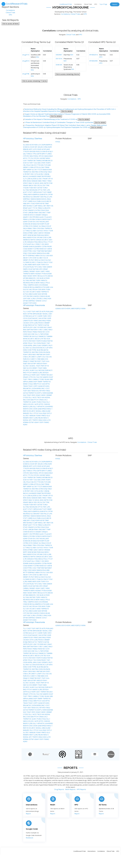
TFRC (48, 185)
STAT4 (25, 244)
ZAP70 (39, 154)
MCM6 (34, 235)
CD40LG (39, 201)
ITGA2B (26, 188)
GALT (25, 154)
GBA (32, 400)
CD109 (30, 222)
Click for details (66, 111)
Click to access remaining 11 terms (34, 81)
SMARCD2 (27, 240)
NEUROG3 (27, 197)
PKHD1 (44, 343)
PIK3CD (38, 151)
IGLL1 (33, 244)
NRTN (33, 240)
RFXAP (25, 208)
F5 (30, 260)
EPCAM (40, 237)
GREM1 (26, 167)
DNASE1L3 (32, 210)
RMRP (49, 192)
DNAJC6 (45, 215)
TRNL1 (25, 285)
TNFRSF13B (31, 161)
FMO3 (30, 325)
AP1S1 (25, 158)
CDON (38, 343)
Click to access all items (10, 24)
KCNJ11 (50, 151)
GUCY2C (26, 289)
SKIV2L (37, 183)
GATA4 (25, 393)
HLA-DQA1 (43, 413)
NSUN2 (43, 222)
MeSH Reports (70, 789)
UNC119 (36, 327)
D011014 (59, 59)
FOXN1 (38, 416)
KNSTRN (35, 172)
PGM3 (49, 321)
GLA (34, 201)
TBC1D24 (46, 339)
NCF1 (51, 370)
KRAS (48, 271)
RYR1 (34, 395)
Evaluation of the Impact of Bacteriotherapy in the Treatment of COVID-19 (50, 119)
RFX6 (29, 154)
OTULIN (26, 267)
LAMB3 (30, 382)
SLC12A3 (46, 256)
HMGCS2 (44, 280)
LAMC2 (46, 330)
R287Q (77, 308)
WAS (31, 156)
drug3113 (25, 55)
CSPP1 (35, 386)
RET (38, 197)
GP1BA (25, 301)
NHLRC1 (35, 318)
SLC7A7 (34, 170)
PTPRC (29, 251)
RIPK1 (35, 276)
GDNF (25, 222)
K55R (68, 308)
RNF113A (50, 206)
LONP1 (39, 357)
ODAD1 (38, 395)
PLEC (41, 231)
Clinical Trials (88, 4)
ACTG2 (25, 294)
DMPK (25, 269)
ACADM (49, 274)
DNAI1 (49, 327)
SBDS (25, 404)
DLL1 (37, 334)
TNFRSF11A (32, 393)
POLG (45, 242)
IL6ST (30, 208)
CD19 (30, 226)
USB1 (50, 314)
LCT (24, 231)
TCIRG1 (45, 188)
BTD (31, 303)
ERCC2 (41, 299)
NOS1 (25, 314)
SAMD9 (49, 267)
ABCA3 (37, 339)
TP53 (35, 154)
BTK (28, 151)
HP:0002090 (93, 61)
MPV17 (44, 154)
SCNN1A (39, 219)
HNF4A (46, 174)
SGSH (40, 294)
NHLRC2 (41, 147)
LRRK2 (49, 154)
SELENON (46, 352)
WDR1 (38, 283)
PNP (42, 366)
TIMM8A (49, 336)
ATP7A (36, 167)
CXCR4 (33, 388)
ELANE (35, 294)
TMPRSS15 (45, 292)
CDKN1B (26, 215)
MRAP (29, 170)
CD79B (25, 226)
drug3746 (25, 74)
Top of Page (103, 4)
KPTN (47, 384)
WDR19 (26, 409)
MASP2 (25, 406)
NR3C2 (46, 235)
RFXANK (47, 233)
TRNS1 (44, 181)
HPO (95, 4)
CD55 (40, 289)
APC (36, 147)
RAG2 (49, 199)
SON (42, 165)
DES (35, 185)
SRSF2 (47, 244)
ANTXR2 (36, 269)
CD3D (45, 237)
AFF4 (50, 348)
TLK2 (35, 163)
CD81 (33, 334)
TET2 (36, 267)
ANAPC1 (26, 217)
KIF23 (32, 215)
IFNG (46, 147)
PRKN (25, 219)
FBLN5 (40, 418)
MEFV (34, 265)
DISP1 (48, 354)
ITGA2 (33, 204)
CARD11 (34, 357)
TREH (34, 228)
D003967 (59, 55)
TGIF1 (33, 312)
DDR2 (25, 350)
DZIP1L (39, 393)
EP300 (46, 334)
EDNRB (26, 246)
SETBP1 (34, 364)
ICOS (41, 256)
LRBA (30, 294)
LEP (47, 348)
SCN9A (25, 224)
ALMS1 (32, 370)
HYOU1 (46, 231)
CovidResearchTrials (65, 4)
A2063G (58, 308)
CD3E (25, 251)
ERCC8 (50, 161)
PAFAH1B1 (42, 332)
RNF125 (26, 411)
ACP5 (44, 312)
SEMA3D (35, 181)
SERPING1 (27, 199)
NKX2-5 (46, 418)
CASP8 (43, 145)
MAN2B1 (26, 413)
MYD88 (45, 161)
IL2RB (49, 237)
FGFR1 (34, 375)
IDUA (44, 253)
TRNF (47, 204)
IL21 (24, 179)
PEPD (25, 332)
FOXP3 (48, 163)
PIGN (48, 312)
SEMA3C (39, 301)
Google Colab (32, 829)
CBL (24, 165)
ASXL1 (40, 267)
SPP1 (29, 204)
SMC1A (25, 368)
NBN (40, 181)
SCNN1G (26, 147)
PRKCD (44, 416)
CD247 (32, 147)
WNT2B (26, 206)
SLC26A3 (26, 145)
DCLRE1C (45, 240)
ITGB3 (31, 188)
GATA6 (39, 188)
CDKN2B (30, 242)
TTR (24, 151)
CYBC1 (40, 330)
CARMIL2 (26, 271)
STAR (50, 183)
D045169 (59, 65)
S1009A (82, 308)
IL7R (25, 174)
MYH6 (25, 339)
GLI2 (37, 336)
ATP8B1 (31, 233)
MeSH (52, 805)
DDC (32, 174)
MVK (42, 183)
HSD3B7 (43, 158)
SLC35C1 (39, 179)
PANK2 (46, 422)
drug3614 (25, 61)
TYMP (48, 213)
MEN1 (48, 158)
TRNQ (25, 194)
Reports (114, 4)
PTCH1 (30, 373)
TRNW (47, 167)
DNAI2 (41, 400)
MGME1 (39, 215)
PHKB (39, 235)
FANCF (36, 321)
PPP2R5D (47, 176)
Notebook (29, 838)
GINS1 (36, 233)
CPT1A (40, 190)
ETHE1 (25, 210)
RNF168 (44, 251)
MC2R (30, 224)
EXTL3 (49, 413)
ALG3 (44, 201)
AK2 (30, 289)
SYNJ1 (25, 253)
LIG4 (30, 176)
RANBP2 (26, 418)
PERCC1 (39, 244)
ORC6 (30, 354)
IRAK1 (25, 276)
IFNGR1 (26, 185)
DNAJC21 (26, 361)
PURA (39, 402)
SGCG (30, 316)
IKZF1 (31, 149)
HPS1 (41, 269)
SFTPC (41, 404)
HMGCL (40, 206)
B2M (30, 235)
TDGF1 (38, 366)
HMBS (30, 201)
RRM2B (26, 149)
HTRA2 (35, 242)
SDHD (39, 149)
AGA (42, 235)
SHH (40, 318)
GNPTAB (30, 330)
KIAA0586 (49, 393)
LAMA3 (25, 321)
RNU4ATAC (45, 350)
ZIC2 (44, 348)
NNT (44, 213)
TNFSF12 (41, 325)
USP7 (25, 299)
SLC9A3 (42, 167)
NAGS (35, 224)
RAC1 (44, 388)
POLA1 (28, 165)
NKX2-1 (49, 409)
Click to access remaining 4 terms (67, 74)
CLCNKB (26, 262)
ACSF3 (32, 145)
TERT (31, 163)
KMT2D (39, 312)
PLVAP (47, 224)
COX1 (25, 161)
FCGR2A (44, 341)
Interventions (31, 805)
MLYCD (34, 165)
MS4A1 (40, 314)
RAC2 (25, 400)
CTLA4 (46, 217)
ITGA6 (38, 262)
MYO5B (33, 151)
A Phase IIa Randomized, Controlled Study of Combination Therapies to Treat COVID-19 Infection (58, 122)
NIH (71, 55)
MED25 (39, 364)
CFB (29, 341)
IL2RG (45, 208)
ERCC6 (33, 283)
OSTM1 (31, 422)
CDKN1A (42, 296)
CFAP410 (47, 404)
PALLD (46, 197)
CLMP (35, 206)
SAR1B (44, 219)
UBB (51, 379)
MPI (43, 224)
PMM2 (29, 228)
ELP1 (45, 192)
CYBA (25, 357)
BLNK (35, 190)
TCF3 (46, 165)
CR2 (38, 185)
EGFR (50, 147)
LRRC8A (31, 213)
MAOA (46, 156)
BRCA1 (31, 185)
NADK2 (35, 373)
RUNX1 (30, 276)
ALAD (41, 217)
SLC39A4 (34, 197)
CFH (30, 258)
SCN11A (26, 163)
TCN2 (50, 262)
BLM (39, 350)
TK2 (34, 343)
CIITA (36, 174)
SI (32, 154)
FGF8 (41, 327)
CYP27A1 (26, 156)
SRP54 (35, 192)
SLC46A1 (33, 231)
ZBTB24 (45, 373)
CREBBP (47, 323)
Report (28, 814)
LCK (39, 145)
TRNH (49, 181)
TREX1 (30, 379)
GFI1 (50, 217)
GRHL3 (35, 345)
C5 (35, 215)
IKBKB (30, 278)
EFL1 (35, 278)
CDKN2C (35, 226)
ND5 (36, 285)
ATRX (38, 210)
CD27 (47, 388)
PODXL (36, 156)
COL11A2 (45, 357)
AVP (29, 244)
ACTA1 (35, 325)
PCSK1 (34, 237)
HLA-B (45, 258)
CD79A (40, 172)
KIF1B (42, 204)
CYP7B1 (50, 194)
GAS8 (40, 409)
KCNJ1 (45, 172)
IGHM (42, 194)
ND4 (31, 190)
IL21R (30, 219)
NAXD (38, 292)
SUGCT (40, 192)
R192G (57, 142)
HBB (25, 204)
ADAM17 (30, 249)
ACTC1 (35, 316)
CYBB (38, 359)
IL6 (38, 231)
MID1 (31, 418)
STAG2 (30, 384)
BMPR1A (49, 145)
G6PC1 (43, 271)
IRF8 (35, 384)
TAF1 (48, 343)
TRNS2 (40, 208)
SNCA (25, 228)
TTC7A (30, 158)
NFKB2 (39, 388)
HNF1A (30, 194)
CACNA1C (26, 323)
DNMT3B (40, 176)
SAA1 (50, 240)
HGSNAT (38, 274)
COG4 (42, 210)
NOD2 (29, 181)
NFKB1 (25, 384)
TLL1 (25, 312)
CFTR (31, 377)
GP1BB (25, 278)
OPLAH (35, 289)
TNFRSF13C (27, 172)
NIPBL (30, 345)
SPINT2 (26, 183)
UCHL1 (44, 301)
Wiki (37, 57)
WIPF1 (25, 235)
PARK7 (49, 251)
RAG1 (51, 156)
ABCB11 (26, 258)
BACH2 (25, 176)
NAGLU (43, 283)
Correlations (78, 4)
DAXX (50, 170)
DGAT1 (49, 219)
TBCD (39, 397)
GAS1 (45, 327)
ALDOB (33, 179)
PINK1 (36, 213)
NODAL (45, 314)
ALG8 (35, 246)
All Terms (103, 805)
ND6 (36, 145)
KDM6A (26, 422)
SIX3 (29, 334)
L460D (72, 308)
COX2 (34, 251)
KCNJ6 (25, 325)
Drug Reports (59, 789)
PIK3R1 (45, 179)
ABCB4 (50, 276)
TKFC (45, 190)
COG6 (25, 249)
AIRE (48, 287)
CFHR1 (43, 163)
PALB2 (31, 267)
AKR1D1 (41, 233)
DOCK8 (39, 348)
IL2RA (28, 179)
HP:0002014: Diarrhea (32, 138)
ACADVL (33, 366)
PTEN (44, 274)
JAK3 (48, 149)
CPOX (39, 228)
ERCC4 (32, 296)
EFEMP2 (45, 345)
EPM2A (44, 409)
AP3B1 (25, 343)
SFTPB (30, 314)
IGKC (29, 299)
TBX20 (25, 386)
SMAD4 (45, 170)
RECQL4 (40, 276)
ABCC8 (48, 201)
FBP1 (25, 170)
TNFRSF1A (48, 228)
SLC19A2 (26, 190)
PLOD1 (31, 321)
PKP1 (29, 174)
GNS (39, 163)
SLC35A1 (26, 348)
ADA (42, 197)
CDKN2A (38, 240)
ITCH (47, 265)
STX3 (44, 287)
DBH (34, 219)
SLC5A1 (48, 260)
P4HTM (50, 341)
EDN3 (25, 233)
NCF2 (35, 397)
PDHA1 (30, 332)
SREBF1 (26, 260)
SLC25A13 (42, 260)
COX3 (30, 253)
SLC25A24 (33, 348)
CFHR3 (47, 278)
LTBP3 (41, 334)
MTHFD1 (43, 391)
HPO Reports (81, 789)
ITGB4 (48, 289)
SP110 (50, 179)
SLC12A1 (26, 292)
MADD (34, 176)
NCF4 (39, 224)
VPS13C (41, 156)
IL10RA (31, 167)
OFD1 (50, 316)
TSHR (51, 231)
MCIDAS (42, 370)
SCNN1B (44, 151)
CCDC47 (48, 226)
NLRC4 (42, 278)
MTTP (25, 256)
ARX (49, 165)
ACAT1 (25, 192)
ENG (40, 213)
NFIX (47, 386)
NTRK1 (44, 318)
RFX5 (25, 181)
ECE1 (45, 249)
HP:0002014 (93, 55)
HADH (34, 253)
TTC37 (39, 170)
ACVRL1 (41, 174)
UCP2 (35, 149)
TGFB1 (38, 280)
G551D (63, 308)
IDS (34, 222)
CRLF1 (50, 345)
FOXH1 (35, 330)
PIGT (33, 260)
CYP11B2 (26, 296)
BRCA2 (40, 242)
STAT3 (25, 341)
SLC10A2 (26, 280)
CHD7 (37, 222)
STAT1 (30, 192)
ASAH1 (38, 271)
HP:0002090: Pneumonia (34, 305)
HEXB (41, 249)
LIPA (48, 190)
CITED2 (26, 397)
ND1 (35, 188)
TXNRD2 (39, 161)
